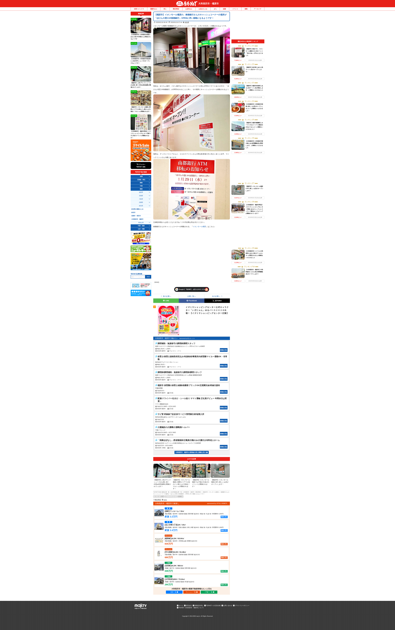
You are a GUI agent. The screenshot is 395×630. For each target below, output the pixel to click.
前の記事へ (167, 296)
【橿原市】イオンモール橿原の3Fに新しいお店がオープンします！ (254, 188)
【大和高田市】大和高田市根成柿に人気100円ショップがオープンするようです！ (141, 61)
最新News (153, 9)
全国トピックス (139, 9)
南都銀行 (180, 496)
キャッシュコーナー (170, 496)
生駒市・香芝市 (136, 216)
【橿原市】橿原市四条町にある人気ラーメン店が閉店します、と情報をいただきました (254, 88)
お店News (188, 9)
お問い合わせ (227, 605)
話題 (224, 9)
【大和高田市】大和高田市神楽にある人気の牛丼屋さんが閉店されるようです (141, 37)
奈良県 (187, 22)
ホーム (181, 605)
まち (215, 9)
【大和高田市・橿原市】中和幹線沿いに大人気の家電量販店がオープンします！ (254, 272)
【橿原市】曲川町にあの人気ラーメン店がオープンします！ (254, 69)
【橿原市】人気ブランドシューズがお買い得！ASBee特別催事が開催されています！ (141, 85)
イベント (235, 9)
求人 (165, 9)
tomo (165, 500)
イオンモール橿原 (199, 226)
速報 (246, 9)
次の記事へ (216, 296)
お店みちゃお (203, 9)
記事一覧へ (192, 296)
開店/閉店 (176, 9)
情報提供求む (199, 605)
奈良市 (133, 212)
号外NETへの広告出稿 (213, 605)
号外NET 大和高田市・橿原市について (191, 607)
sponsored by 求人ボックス (187, 338)
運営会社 (189, 605)
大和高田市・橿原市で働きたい (166, 338)
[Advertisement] (247, 25)
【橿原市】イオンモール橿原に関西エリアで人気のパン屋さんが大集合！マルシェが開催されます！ (141, 109)
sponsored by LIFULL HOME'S (217, 503)
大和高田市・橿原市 (208, 3)
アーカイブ (257, 9)
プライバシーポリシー (242, 605)
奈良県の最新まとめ (137, 209)
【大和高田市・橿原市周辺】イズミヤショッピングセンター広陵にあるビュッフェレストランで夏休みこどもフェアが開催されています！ (254, 209)
